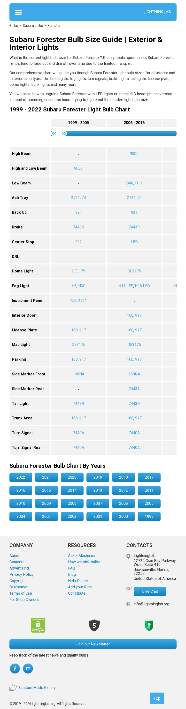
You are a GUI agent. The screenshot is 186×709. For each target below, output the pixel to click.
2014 (72, 490)
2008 (72, 503)
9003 (78, 168)
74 (84, 197)
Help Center (78, 581)
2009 (46, 503)
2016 (20, 490)
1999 (149, 516)
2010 (20, 503)
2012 (123, 490)
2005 (149, 503)
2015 (46, 490)
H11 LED (125, 286)
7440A (78, 433)
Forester (54, 26)
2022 (20, 477)
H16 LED (142, 286)
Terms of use (20, 593)
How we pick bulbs (84, 562)
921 (78, 212)
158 (73, 300)
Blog (72, 575)
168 (130, 315)
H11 (138, 183)
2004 (20, 516)
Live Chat (150, 591)
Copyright (17, 581)
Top (157, 698)
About (14, 556)
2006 (123, 503)
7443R (78, 227)
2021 (46, 477)
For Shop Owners (24, 600)
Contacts (16, 562)
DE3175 (78, 271)
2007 (97, 503)
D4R (129, 183)
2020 (72, 477)
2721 (75, 197)
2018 (123, 477)
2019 (97, 477)
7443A (134, 389)
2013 (97, 490)
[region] (93, 286)
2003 (46, 516)
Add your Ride (80, 587)
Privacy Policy (21, 575)
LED (134, 242)
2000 (123, 516)
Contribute (76, 593)
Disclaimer (18, 587)
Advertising (19, 568)
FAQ (71, 568)
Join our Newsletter (93, 644)
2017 (149, 477)
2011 (149, 490)
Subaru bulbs (33, 26)
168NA (78, 374)
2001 (97, 516)
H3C (81, 286)
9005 (134, 153)
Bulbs (13, 26)
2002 (72, 516)
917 (138, 315)
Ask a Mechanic (81, 556)
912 (78, 242)
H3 (74, 286)
